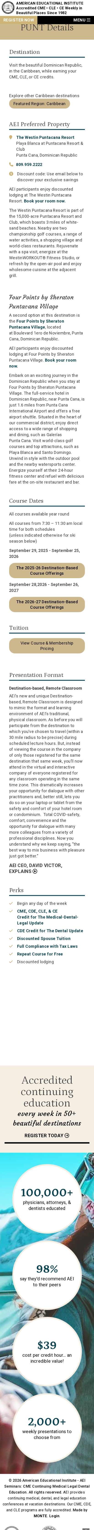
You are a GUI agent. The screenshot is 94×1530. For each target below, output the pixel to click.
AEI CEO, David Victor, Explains (35, 868)
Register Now (18, 20)
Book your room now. (45, 201)
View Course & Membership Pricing (47, 646)
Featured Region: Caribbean (39, 103)
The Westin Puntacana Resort (45, 137)
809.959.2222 (29, 164)
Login (54, 1516)
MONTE (40, 1516)
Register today (44, 1135)
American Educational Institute (50, 3)
